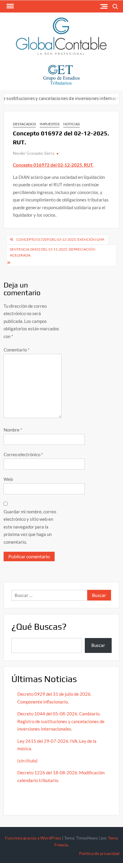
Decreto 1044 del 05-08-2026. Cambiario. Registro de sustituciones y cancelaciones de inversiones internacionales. (60, 721)
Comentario (17, 349)
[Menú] (10, 6)
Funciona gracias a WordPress (33, 837)
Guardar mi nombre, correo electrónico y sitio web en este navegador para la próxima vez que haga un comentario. (30, 527)
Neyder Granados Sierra (33, 153)
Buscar (98, 645)
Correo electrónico (23, 454)
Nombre (13, 429)
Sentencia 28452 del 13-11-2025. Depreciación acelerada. (52, 252)
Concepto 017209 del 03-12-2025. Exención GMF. (60, 239)
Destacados (24, 124)
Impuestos (49, 124)
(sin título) (27, 760)
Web (8, 479)
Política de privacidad (99, 853)
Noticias (71, 124)
